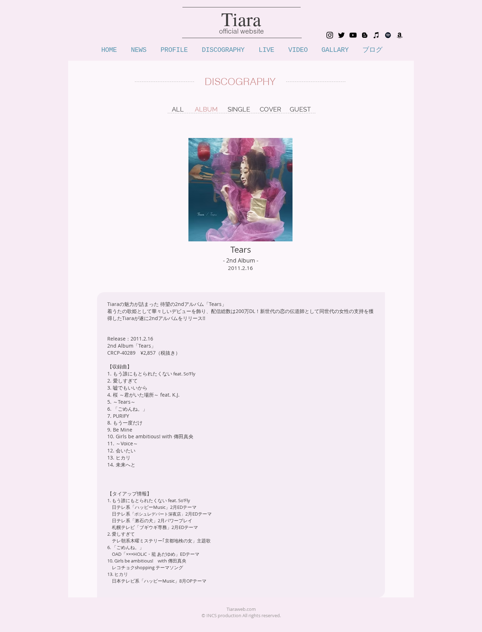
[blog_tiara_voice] (364, 35)
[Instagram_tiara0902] (329, 35)
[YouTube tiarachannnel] (353, 35)
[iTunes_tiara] (376, 35)
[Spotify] (388, 35)
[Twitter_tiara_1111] (341, 35)
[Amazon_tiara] (399, 35)
